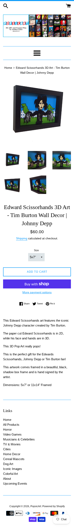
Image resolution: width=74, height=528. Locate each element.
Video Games (12, 434)
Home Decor (11, 454)
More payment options (37, 292)
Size (36, 250)
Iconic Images (12, 469)
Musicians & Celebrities (19, 439)
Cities (7, 449)
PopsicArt (35, 506)
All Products (11, 424)
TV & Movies (12, 444)
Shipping (21, 238)
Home (7, 419)
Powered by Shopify (53, 506)
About (7, 478)
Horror (7, 429)
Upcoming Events (15, 483)
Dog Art (8, 464)
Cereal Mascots (13, 459)
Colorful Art (10, 473)
